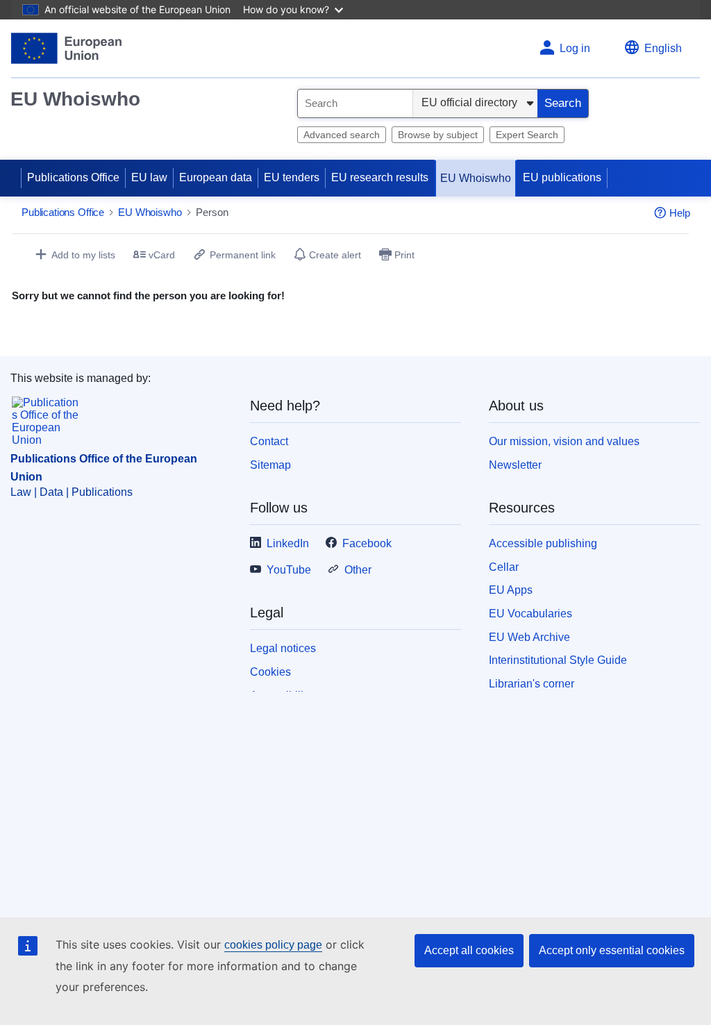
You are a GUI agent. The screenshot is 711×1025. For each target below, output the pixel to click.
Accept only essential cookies (612, 950)
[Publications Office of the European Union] (66, 48)
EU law (149, 177)
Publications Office (73, 177)
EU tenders (291, 177)
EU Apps (511, 590)
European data (215, 177)
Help (679, 213)
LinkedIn (288, 543)
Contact (269, 441)
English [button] (663, 48)
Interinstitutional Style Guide (558, 660)
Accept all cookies (469, 950)
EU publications (562, 177)
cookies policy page (273, 945)
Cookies (270, 672)
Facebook (367, 543)
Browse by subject (438, 134)
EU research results (379, 177)
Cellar (504, 567)
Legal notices (283, 648)
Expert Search (527, 134)
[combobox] (355, 103)
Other (357, 570)
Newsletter (515, 465)
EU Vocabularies (530, 613)
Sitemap (270, 465)
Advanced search (341, 134)
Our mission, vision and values (564, 441)
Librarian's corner (531, 684)
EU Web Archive (529, 637)
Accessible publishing (543, 543)
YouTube (289, 570)
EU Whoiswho (75, 99)
